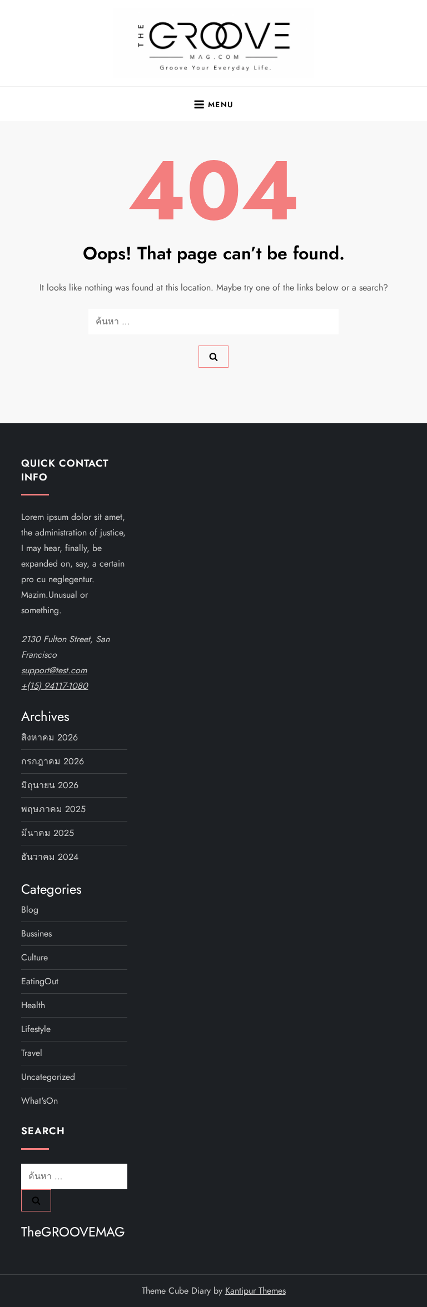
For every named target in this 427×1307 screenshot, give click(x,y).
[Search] (213, 356)
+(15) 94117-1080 (54, 685)
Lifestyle (36, 1029)
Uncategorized (48, 1076)
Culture (34, 957)
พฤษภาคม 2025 (53, 809)
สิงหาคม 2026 (49, 737)
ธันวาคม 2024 (49, 856)
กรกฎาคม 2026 (52, 761)
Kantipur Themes (255, 1290)
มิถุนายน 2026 (49, 785)
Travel (31, 1052)
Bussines (36, 933)
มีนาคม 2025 (47, 833)
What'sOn (39, 1100)
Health (33, 1005)
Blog (29, 909)
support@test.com (54, 670)
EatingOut (39, 981)
